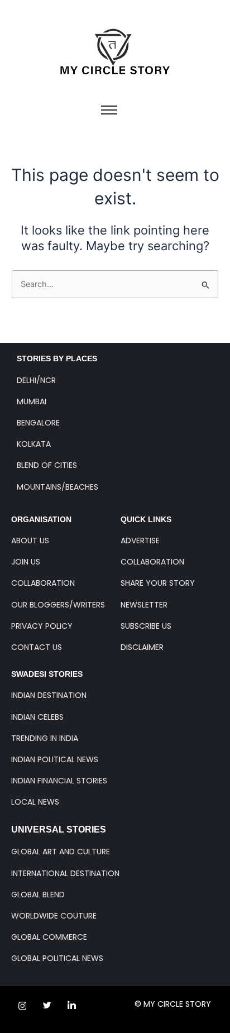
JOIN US (25, 561)
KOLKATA (34, 443)
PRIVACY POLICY (42, 626)
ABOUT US (30, 540)
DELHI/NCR (36, 380)
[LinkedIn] (71, 1005)
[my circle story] (115, 51)
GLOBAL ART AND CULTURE (60, 851)
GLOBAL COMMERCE (49, 937)
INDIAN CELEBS (37, 717)
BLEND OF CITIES (47, 465)
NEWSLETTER (144, 604)
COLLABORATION (43, 583)
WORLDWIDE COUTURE (54, 915)
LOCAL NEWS (35, 801)
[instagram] (22, 1005)
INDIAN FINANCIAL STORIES (59, 780)
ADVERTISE (140, 540)
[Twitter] (47, 1005)
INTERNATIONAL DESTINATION (65, 873)
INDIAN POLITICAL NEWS (54, 759)
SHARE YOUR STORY (158, 583)
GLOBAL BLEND (38, 894)
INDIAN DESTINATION (49, 695)
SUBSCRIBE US (146, 626)
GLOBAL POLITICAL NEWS (57, 958)
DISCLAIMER (142, 647)
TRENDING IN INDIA (44, 738)
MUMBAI (31, 401)
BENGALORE (38, 422)
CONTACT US (36, 647)
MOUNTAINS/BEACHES (57, 486)
